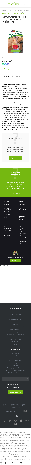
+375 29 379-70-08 (23, 210)
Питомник (16, 344)
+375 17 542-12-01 (7, 210)
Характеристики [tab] (16, 76)
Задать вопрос (15, 193)
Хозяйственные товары (15, 339)
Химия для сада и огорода (15, 319)
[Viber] (8, 64)
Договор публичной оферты (15, 368)
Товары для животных (15, 329)
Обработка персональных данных (15, 370)
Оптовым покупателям (15, 360)
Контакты (15, 365)
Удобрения (15, 324)
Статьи (15, 358)
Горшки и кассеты (15, 322)
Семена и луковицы (15, 314)
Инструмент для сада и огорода (15, 332)
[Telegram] (5, 64)
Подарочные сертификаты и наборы (15, 327)
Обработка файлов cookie (15, 373)
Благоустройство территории (15, 337)
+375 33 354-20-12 (18, 188)
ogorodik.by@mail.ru (16, 384)
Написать (15, 261)
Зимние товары (15, 342)
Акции (15, 355)
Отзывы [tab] (5, 80)
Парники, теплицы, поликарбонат (15, 334)
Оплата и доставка (15, 363)
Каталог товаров (15, 308)
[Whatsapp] (3, 64)
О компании (15, 353)
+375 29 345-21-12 (15, 388)
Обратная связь (15, 158)
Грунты (15, 317)
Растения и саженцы (15, 312)
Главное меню (15, 349)
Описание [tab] (6, 76)
